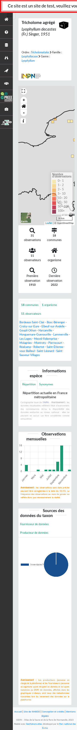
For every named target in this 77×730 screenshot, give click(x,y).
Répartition (29, 384)
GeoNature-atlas (34, 724)
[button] (24, 106)
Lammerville (60, 334)
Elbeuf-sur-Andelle (53, 326)
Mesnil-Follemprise (45, 339)
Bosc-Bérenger (56, 322)
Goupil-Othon (27, 330)
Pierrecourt (55, 343)
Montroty (40, 343)
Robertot (38, 347)
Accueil (18, 711)
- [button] (24, 112)
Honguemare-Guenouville (35, 334)
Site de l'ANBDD (32, 711)
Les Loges (25, 339)
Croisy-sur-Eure (29, 326)
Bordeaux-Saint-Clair (31, 322)
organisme (49, 305)
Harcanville (45, 330)
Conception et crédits (53, 711)
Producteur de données (34, 533)
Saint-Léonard (45, 351)
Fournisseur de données (34, 524)
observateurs (31, 314)
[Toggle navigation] (9, 15)
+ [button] (24, 100)
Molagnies (25, 343)
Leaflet (48, 223)
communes (29, 305)
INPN (46, 402)
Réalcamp (25, 347)
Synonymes (46, 384)
